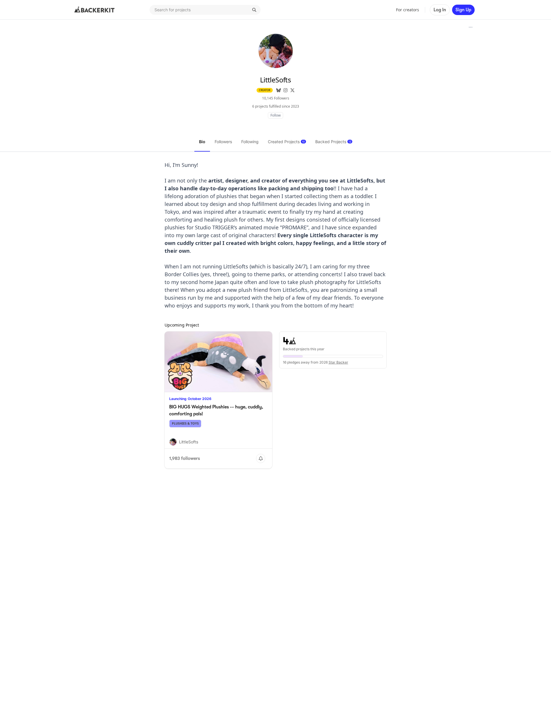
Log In (440, 9)
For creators (407, 9)
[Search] (254, 10)
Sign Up (463, 9)
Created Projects (286, 141)
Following (250, 141)
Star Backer (338, 362)
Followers (223, 141)
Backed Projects (333, 141)
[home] (94, 10)
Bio (202, 141)
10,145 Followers (275, 98)
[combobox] (205, 10)
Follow (275, 115)
